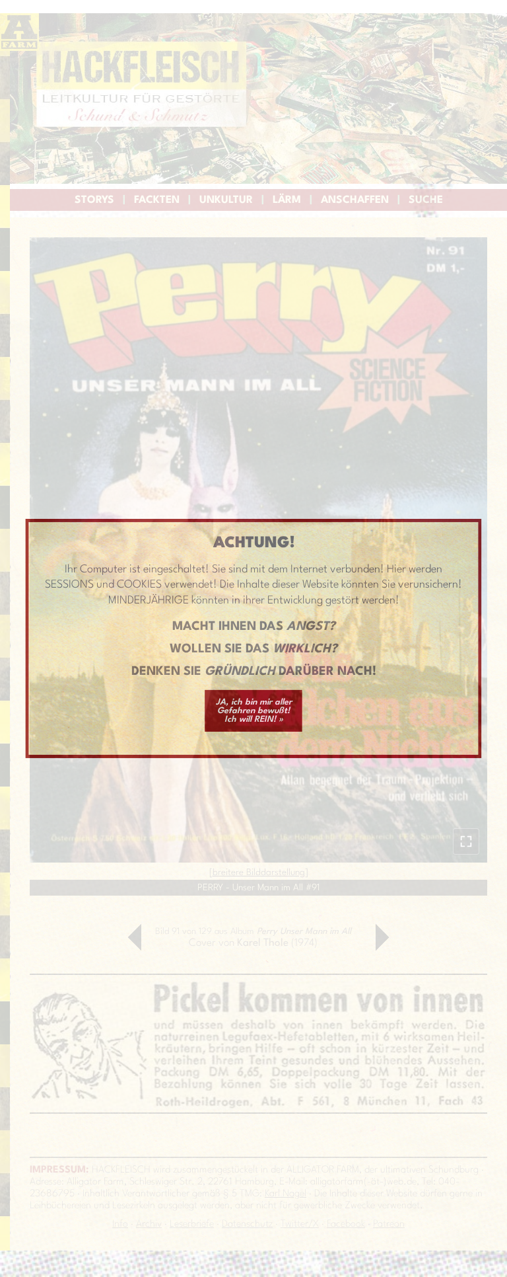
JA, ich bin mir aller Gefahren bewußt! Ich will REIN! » (254, 711)
